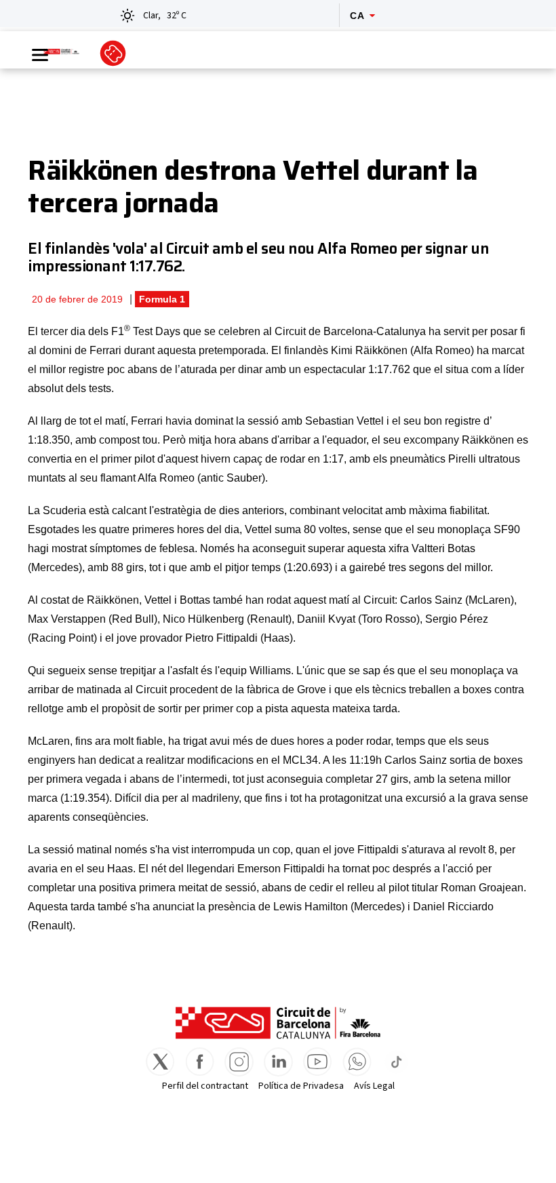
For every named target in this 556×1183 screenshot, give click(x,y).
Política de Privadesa (301, 1086)
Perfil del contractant (205, 1086)
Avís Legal (374, 1086)
